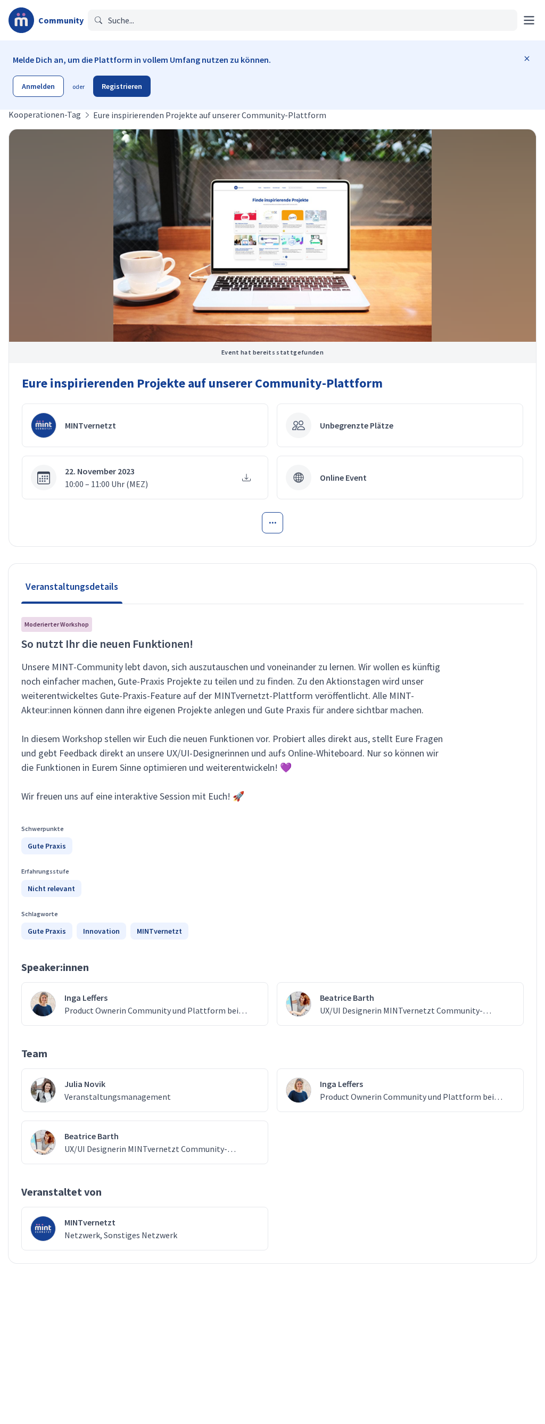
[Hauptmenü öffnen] (529, 20)
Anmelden (38, 86)
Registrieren (122, 86)
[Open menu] (272, 522)
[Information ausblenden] (527, 58)
